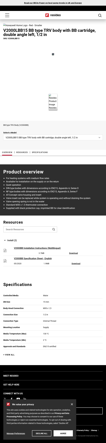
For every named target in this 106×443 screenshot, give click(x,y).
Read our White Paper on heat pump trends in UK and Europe (53, 3)
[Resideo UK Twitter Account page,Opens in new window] (5, 399)
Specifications (40, 152)
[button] (72, 404)
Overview (7, 152)
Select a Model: (10, 132)
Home (53, 15)
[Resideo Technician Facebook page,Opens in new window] (11, 399)
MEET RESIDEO (15, 375)
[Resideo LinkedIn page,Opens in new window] (24, 399)
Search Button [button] (100, 15)
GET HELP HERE (15, 384)
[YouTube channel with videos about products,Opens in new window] (18, 399)
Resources (22, 152)
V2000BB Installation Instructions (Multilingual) (37, 248)
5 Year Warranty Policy (80, 430)
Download (73, 253)
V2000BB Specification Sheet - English (33, 258)
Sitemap (94, 430)
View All (10, 354)
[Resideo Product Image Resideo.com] (53, 54)
